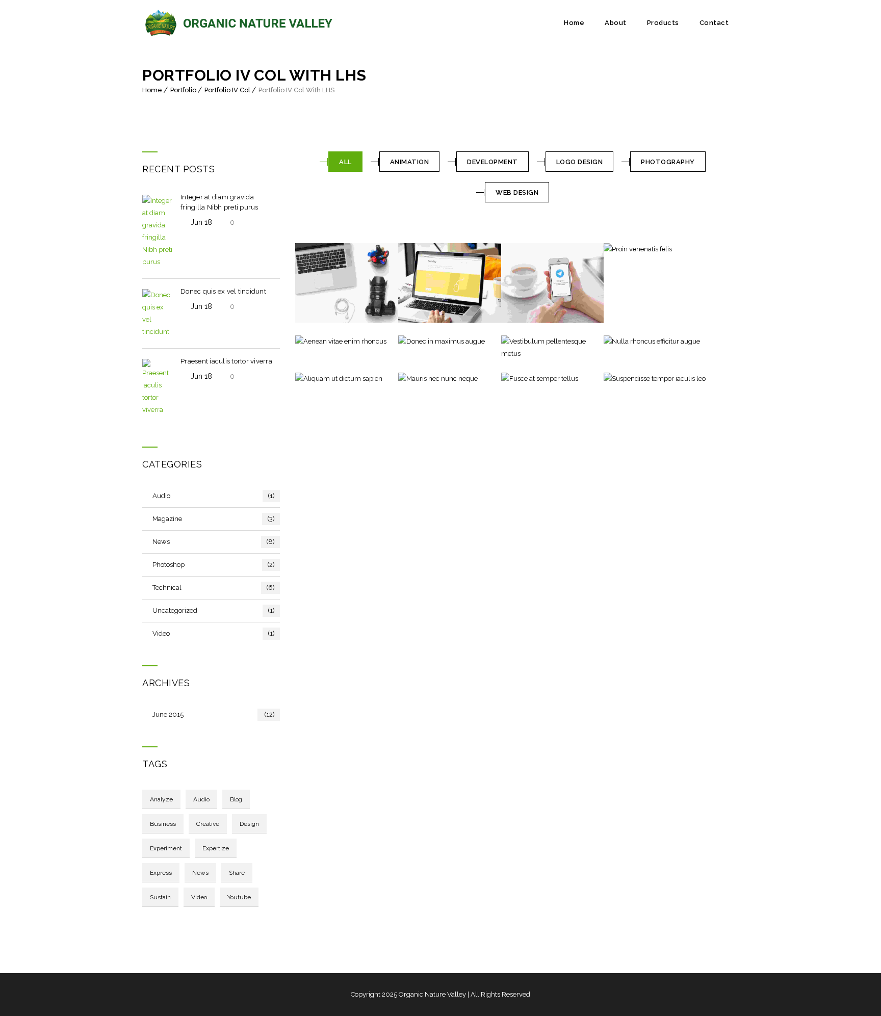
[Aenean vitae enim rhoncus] (313, 341)
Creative (207, 823)
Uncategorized (213, 610)
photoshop (213, 564)
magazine (213, 519)
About (616, 23)
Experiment (166, 848)
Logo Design (579, 162)
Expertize (215, 848)
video (213, 633)
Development (492, 162)
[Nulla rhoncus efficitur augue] (622, 341)
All (345, 162)
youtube (239, 897)
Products (663, 23)
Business (163, 823)
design (249, 823)
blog (236, 799)
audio (213, 496)
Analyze (161, 799)
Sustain (160, 897)
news (200, 872)
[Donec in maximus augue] (416, 341)
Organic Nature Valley (432, 994)
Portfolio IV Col (227, 90)
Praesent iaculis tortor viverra (226, 361)
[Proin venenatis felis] (622, 249)
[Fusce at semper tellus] (519, 379)
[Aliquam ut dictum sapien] (313, 379)
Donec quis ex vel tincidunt (223, 291)
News (213, 541)
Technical (213, 587)
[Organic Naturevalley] (239, 23)
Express (161, 872)
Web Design (517, 192)
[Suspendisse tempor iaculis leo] (622, 379)
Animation (409, 162)
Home (574, 23)
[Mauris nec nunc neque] (416, 379)
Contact (714, 23)
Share (237, 872)
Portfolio (183, 90)
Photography (668, 162)
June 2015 (213, 714)
